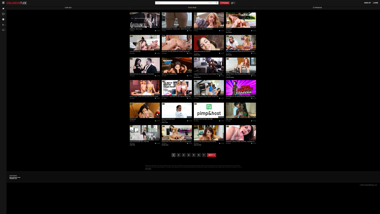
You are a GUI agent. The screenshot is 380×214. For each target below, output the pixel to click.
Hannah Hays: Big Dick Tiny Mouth (203, 29)
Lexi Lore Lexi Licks (135, 51)
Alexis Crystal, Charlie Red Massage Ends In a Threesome (145, 96)
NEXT (211, 155)
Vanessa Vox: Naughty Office (169, 74)
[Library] (3, 34)
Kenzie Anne (197, 77)
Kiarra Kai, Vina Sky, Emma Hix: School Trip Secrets (176, 51)
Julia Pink (132, 145)
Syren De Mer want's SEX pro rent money (205, 141)
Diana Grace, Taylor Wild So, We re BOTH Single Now (176, 96)
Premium (318, 7)
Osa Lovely (229, 119)
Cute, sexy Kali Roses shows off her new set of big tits (240, 51)
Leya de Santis (230, 77)
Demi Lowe (165, 122)
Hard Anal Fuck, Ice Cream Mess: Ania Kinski (142, 74)
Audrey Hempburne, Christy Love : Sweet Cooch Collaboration (178, 29)
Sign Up (367, 3)
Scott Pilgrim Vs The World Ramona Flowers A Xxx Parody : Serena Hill (245, 96)
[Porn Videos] (3, 14)
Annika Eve (133, 119)
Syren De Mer (197, 145)
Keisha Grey (165, 145)
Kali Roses (229, 29)
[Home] (3, 8)
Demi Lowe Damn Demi (168, 119)
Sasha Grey (197, 55)
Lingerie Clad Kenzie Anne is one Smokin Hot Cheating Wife (210, 74)
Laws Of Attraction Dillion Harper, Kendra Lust (206, 96)
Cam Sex (68, 7)
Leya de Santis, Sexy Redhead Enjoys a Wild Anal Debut (241, 74)
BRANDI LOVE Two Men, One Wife (203, 119)
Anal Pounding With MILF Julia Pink (139, 141)
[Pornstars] (3, 24)
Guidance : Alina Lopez (136, 29)
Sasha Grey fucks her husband (202, 51)
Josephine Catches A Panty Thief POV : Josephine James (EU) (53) (244, 141)
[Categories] (3, 19)
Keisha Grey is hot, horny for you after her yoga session (176, 141)
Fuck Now (192, 7)
